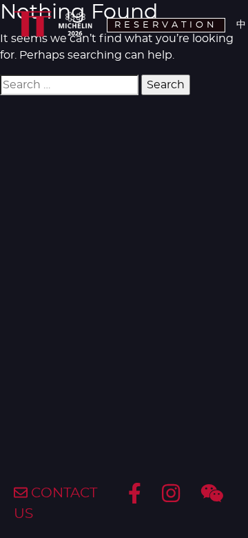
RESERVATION (166, 25)
